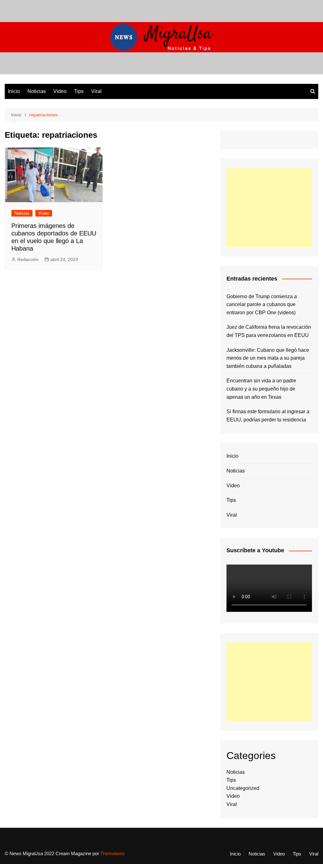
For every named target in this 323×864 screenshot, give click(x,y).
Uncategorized (242, 788)
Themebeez (112, 853)
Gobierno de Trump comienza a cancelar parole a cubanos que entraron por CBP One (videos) (261, 304)
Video (60, 91)
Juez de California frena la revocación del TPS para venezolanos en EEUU (268, 331)
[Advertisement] (269, 207)
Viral (96, 91)
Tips (79, 91)
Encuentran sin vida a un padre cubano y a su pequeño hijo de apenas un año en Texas (261, 388)
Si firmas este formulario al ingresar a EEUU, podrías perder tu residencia (267, 415)
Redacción (27, 259)
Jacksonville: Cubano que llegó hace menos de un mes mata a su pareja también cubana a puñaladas (267, 358)
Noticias (36, 91)
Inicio (14, 91)
